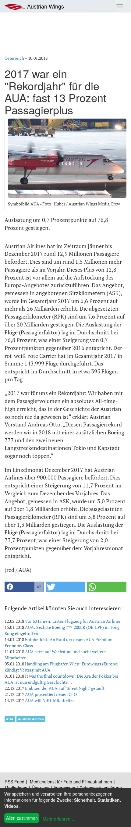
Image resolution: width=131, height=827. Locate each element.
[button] (24, 587)
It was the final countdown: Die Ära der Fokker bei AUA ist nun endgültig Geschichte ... (61, 679)
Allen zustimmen (22, 818)
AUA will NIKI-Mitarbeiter (49, 700)
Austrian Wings (45, 6)
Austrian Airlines (31, 719)
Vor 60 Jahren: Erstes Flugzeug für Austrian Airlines (73, 621)
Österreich (14, 58)
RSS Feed (14, 782)
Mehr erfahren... (58, 819)
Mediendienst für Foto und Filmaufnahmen (71, 782)
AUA (9, 719)
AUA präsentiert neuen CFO (51, 694)
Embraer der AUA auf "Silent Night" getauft (64, 688)
